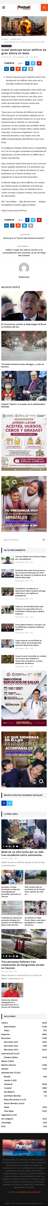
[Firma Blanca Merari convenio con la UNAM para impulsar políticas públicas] (7, 628)
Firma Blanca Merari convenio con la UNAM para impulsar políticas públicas (30, 627)
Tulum (6, 1107)
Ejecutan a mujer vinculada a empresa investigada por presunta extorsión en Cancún (11, 892)
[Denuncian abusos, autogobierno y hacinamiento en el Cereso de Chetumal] (12, 990)
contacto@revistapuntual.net (28, 1192)
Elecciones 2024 (11, 1050)
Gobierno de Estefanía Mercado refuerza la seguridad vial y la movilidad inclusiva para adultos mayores (29, 610)
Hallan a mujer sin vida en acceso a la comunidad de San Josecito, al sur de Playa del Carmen (24, 253)
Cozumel (7, 1088)
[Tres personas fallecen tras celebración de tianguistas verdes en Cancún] (24, 944)
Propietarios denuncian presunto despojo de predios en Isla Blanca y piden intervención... (12, 921)
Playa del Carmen (11, 1100)
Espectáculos (10, 1027)
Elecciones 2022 (11, 1046)
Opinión (4, 1069)
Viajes (6, 1030)
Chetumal (8, 1084)
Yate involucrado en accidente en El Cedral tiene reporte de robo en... (35, 890)
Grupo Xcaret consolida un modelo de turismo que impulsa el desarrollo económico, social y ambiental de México (30, 659)
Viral (3, 1126)
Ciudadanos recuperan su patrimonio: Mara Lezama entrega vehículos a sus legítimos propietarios (30, 592)
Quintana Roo (7, 1073)
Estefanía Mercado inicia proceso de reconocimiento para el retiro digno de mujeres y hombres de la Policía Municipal (30, 574)
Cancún (7, 1080)
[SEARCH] (44, 539)
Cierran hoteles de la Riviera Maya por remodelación (30, 557)
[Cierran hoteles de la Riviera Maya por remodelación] (7, 559)
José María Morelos (12, 1096)
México (4, 1061)
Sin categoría (7, 1119)
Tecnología (6, 1123)
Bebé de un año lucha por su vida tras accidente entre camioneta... (22, 853)
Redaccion (8, 57)
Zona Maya (8, 1111)
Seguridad (5, 1115)
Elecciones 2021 (11, 1042)
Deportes (5, 1034)
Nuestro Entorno (8, 1065)
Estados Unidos (11, 1057)
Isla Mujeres (9, 1092)
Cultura (4, 1023)
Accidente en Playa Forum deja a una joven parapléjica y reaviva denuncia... (35, 921)
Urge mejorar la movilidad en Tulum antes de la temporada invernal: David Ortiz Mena (28, 642)
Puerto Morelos (11, 1103)
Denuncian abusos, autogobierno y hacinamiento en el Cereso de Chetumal (10, 1003)
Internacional (6, 46)
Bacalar (7, 1077)
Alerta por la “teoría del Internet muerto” (24, 238)
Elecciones (6, 1038)
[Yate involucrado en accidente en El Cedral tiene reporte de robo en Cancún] (36, 877)
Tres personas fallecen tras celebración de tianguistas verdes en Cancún (22, 965)
